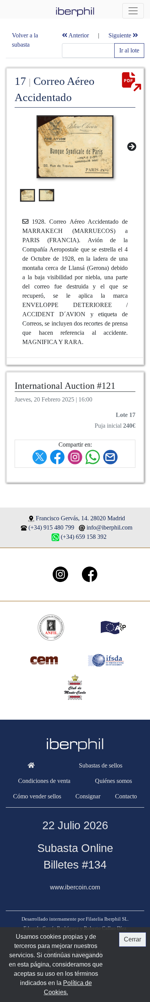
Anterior (78, 35)
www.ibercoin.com (75, 887)
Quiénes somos (113, 781)
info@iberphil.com (109, 527)
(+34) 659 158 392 (84, 536)
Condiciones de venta (44, 781)
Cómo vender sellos (37, 796)
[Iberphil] (31, 765)
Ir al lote (129, 50)
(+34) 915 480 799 (51, 527)
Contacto (126, 796)
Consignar (87, 796)
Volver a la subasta (25, 40)
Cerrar (132, 939)
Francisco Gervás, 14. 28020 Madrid (80, 518)
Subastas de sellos (100, 765)
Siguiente (120, 35)
